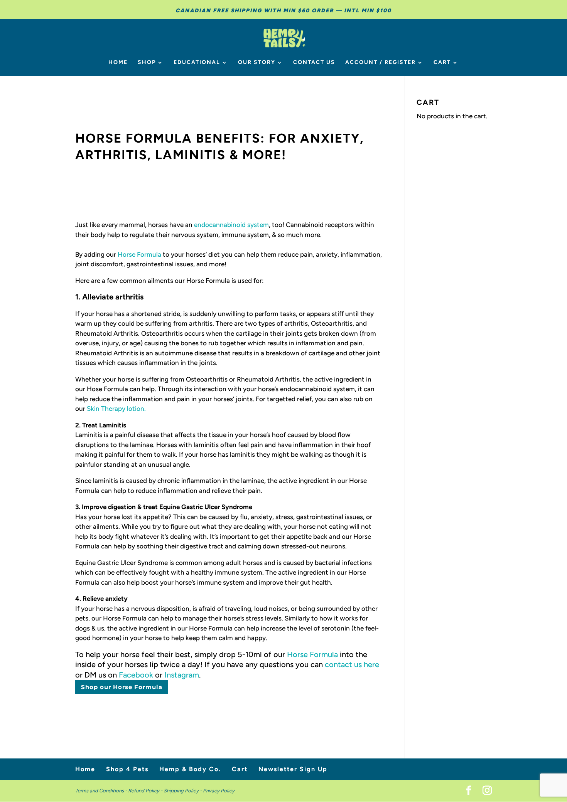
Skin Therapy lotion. (116, 408)
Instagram (181, 674)
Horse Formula (139, 254)
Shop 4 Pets (127, 769)
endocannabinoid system (231, 225)
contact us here (352, 664)
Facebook (136, 674)
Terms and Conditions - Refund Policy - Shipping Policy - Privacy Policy (155, 791)
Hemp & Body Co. (190, 769)
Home (118, 63)
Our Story (256, 63)
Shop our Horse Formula (121, 687)
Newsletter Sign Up (292, 769)
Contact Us (314, 63)
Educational (197, 63)
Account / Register (380, 63)
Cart (442, 63)
